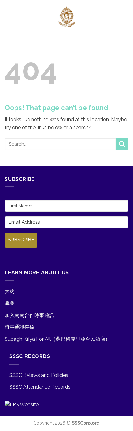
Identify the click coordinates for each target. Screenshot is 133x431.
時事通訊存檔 (19, 327)
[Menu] (27, 16)
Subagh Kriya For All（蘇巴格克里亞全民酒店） (57, 339)
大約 (10, 291)
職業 (10, 303)
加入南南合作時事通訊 (29, 315)
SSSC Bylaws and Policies (38, 375)
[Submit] (122, 144)
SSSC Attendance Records (40, 387)
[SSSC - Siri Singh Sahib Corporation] (66, 17)
